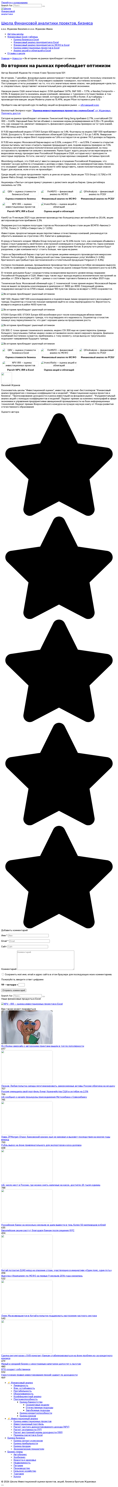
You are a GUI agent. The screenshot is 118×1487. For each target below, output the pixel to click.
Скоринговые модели (37, 1404)
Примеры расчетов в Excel (28, 1435)
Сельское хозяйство (25, 1471)
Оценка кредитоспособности (36, 1413)
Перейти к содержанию (14, 2)
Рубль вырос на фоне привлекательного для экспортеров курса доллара (41, 1145)
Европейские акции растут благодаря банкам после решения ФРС (37, 1230)
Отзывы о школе (16, 53)
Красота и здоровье (25, 1460)
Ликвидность (21, 1385)
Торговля (19, 1473)
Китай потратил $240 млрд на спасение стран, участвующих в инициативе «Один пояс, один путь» (56, 1270)
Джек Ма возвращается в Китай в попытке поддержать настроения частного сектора (49, 1315)
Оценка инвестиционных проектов (32, 1421)
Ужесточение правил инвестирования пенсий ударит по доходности (39, 1375)
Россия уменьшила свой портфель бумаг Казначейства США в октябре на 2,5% (44, 1091)
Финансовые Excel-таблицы (22, 36)
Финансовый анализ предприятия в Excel (36, 42)
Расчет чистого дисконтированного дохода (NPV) (41, 1427)
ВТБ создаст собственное (15, 1369)
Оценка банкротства (31, 1402)
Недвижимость (22, 1462)
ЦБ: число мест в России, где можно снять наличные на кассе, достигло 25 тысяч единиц (50, 1185)
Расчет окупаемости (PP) (28, 1429)
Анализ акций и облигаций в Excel (32, 50)
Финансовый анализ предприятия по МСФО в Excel (41, 45)
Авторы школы (15, 34)
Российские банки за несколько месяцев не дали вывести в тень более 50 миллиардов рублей (53, 1225)
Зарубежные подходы (38, 1410)
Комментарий (8, 969)
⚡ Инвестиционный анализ (22, 1418)
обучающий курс (90, 105)
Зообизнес (19, 1457)
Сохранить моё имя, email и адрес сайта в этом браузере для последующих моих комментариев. (58, 974)
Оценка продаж (22, 1446)
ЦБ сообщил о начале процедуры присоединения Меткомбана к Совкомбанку (44, 1097)
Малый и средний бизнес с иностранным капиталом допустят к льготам (41, 1363)
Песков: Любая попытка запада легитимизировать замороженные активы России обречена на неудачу (58, 1086)
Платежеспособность (26, 1399)
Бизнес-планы (15, 1451)
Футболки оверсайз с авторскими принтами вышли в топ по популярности (42, 1046)
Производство (22, 1468)
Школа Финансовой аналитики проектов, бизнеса (47, 23)
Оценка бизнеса (16, 1438)
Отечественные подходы (39, 1407)
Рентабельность (23, 1391)
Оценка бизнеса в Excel (26, 39)
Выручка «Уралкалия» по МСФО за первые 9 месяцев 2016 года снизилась (42, 1275)
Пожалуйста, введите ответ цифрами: (22, 979)
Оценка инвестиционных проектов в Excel (36, 47)
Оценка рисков (28, 1415)
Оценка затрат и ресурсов (28, 1440)
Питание (18, 1465)
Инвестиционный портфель (29, 1424)
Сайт (4, 946)
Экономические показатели (29, 1449)
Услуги (17, 1476)
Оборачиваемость (23, 1393)
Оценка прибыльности (26, 1443)
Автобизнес (20, 1454)
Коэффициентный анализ (27, 1396)
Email (4, 941)
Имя (4, 935)
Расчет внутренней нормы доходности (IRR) (38, 1432)
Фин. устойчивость (24, 1388)
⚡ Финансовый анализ (20, 1382)
